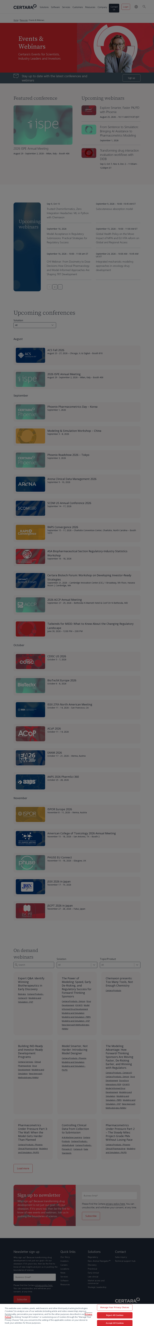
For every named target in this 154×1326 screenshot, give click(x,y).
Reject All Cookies (114, 1315)
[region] (77, 1315)
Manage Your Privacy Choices (114, 1307)
